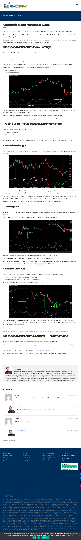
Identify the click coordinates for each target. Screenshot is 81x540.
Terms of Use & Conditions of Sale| (19, 495)
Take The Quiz (26, 459)
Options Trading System (48, 455)
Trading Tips (26, 461)
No (38, 537)
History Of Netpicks (8, 461)
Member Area (26, 457)
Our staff (25, 453)
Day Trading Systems (48, 459)
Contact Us (26, 455)
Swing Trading (7, 459)
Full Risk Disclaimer (23, 529)
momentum (42, 40)
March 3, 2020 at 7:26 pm (72, 406)
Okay (34, 537)
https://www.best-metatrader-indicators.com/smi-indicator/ (39, 409)
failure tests (47, 255)
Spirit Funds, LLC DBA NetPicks (14, 494)
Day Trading (6, 457)
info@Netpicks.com (65, 453)
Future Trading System (48, 453)
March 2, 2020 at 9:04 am (72, 395)
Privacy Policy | (7, 495)
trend (44, 151)
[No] (79, 536)
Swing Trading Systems (48, 457)
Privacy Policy (33, 529)
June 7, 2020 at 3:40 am (73, 418)
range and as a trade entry (37, 350)
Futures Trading (7, 453)
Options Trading (7, 455)
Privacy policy (45, 537)
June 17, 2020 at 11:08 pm (72, 430)
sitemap (5, 531)
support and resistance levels (33, 198)
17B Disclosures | (32, 495)
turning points (62, 191)
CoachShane (21, 407)
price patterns (49, 140)
